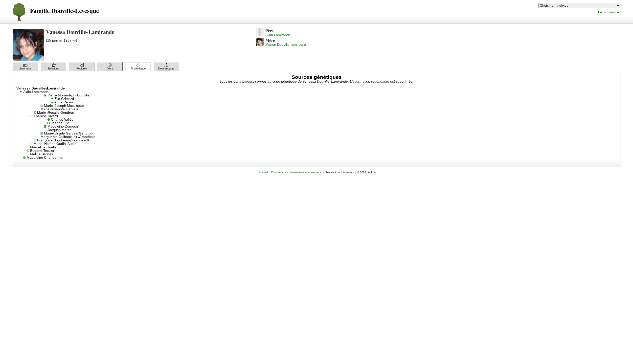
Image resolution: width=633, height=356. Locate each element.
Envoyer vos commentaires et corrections (296, 172)
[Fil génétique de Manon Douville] (260, 44)
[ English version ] (608, 12)
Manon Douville (285, 44)
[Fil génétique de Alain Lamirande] (260, 35)
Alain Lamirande (278, 35)
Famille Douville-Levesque (64, 11)
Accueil (263, 172)
